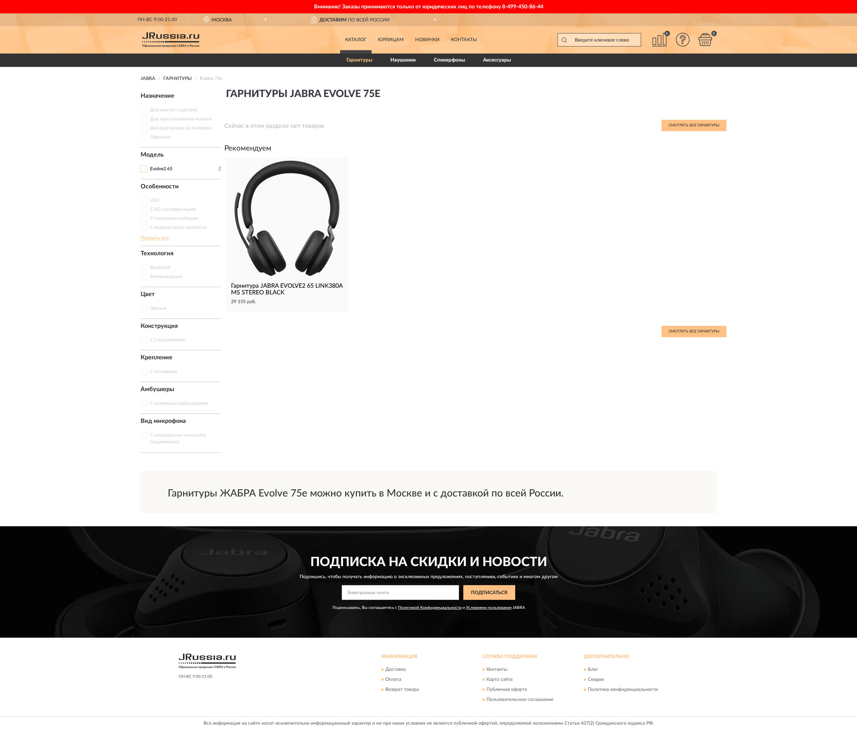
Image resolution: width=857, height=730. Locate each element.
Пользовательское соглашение (519, 699)
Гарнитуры (359, 60)
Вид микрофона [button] (163, 421)
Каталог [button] (356, 39)
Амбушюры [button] (157, 389)
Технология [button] (157, 254)
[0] (705, 40)
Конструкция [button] (159, 326)
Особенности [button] (160, 187)
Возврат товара (402, 689)
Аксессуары (497, 60)
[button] (683, 40)
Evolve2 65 (161, 169)
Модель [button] (152, 155)
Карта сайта (499, 679)
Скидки (596, 679)
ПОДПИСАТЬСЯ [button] (489, 592)
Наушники (403, 60)
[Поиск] (564, 40)
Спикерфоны (449, 60)
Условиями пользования (489, 608)
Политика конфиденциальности (623, 689)
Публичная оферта (506, 689)
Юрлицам (391, 39)
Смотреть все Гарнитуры (694, 125)
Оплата (393, 679)
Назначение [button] (157, 96)
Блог (593, 669)
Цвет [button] (148, 294)
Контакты (464, 39)
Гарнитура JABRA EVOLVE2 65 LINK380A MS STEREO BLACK (286, 289)
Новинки (427, 39)
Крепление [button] (156, 358)
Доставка (395, 669)
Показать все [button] (155, 238)
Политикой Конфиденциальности (430, 608)
